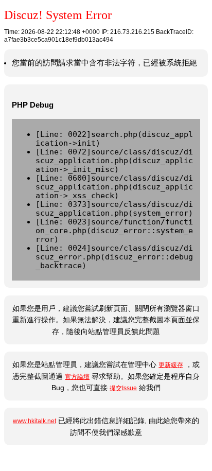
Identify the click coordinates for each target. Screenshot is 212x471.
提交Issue (123, 388)
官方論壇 (77, 376)
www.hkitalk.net (34, 421)
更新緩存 (170, 365)
